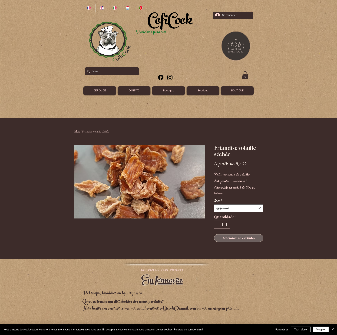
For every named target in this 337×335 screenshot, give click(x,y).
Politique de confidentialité (188, 329)
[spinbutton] (222, 224)
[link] (245, 75)
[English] (101, 8)
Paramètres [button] (281, 329)
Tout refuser (301, 329)
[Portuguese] (140, 8)
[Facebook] (160, 77)
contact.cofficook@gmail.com (171, 308)
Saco (218, 201)
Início (77, 131)
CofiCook (170, 22)
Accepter (321, 329)
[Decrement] (218, 224)
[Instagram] (169, 77)
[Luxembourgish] (127, 8)
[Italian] (114, 8)
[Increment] (227, 224)
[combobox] (238, 208)
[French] (88, 8)
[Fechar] (333, 329)
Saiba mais (218, 193)
